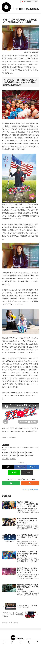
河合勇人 (6, 458)
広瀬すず (22, 455)
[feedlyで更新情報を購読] (11, 483)
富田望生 (6, 455)
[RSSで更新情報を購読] (30, 483)
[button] (27, 472)
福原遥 (13, 458)
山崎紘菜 (14, 455)
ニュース (6, 445)
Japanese (27, 1)
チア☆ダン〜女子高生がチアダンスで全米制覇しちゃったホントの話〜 (20, 448)
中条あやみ (7, 452)
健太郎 (14, 452)
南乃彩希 (22, 452)
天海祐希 (29, 452)
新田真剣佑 (30, 455)
